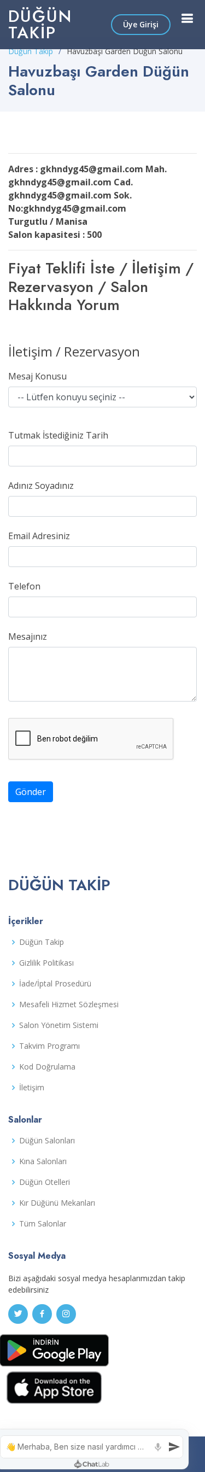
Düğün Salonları (47, 1140)
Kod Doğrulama (47, 1067)
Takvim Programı (49, 1046)
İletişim (31, 1087)
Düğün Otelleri (44, 1182)
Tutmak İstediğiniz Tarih (58, 435)
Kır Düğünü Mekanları (57, 1203)
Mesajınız (27, 636)
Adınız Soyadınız (41, 486)
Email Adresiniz (39, 536)
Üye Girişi (141, 24)
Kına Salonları (43, 1161)
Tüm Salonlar (42, 1224)
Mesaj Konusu (37, 376)
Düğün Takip (40, 24)
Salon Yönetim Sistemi (58, 1025)
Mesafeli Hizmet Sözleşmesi (69, 1004)
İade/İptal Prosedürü (55, 984)
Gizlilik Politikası (46, 963)
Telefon (24, 586)
